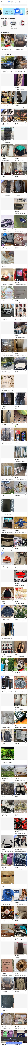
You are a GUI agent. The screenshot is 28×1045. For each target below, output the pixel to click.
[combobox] (14, 5)
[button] (12, 47)
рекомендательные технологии (10, 1039)
